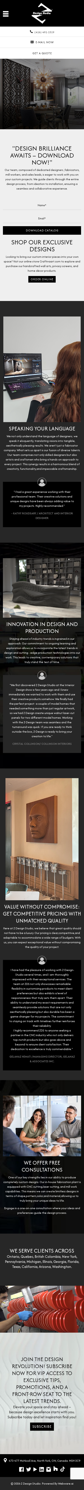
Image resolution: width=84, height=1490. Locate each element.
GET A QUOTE (42, 53)
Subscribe (42, 1426)
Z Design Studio (31, 1483)
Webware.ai (65, 1483)
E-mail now (45, 42)
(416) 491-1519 (44, 32)
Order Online (42, 279)
